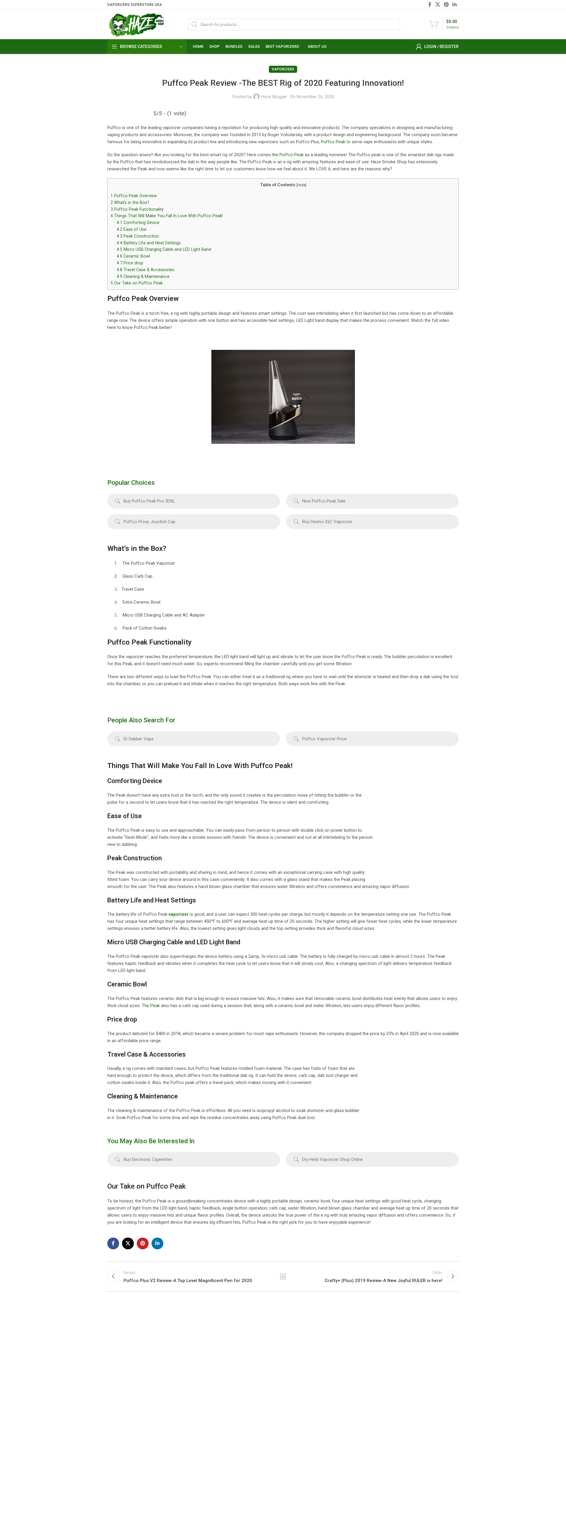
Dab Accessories (242, 1371)
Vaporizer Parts (241, 1391)
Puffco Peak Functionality (137, 209)
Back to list (283, 1276)
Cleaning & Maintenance (143, 276)
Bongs (233, 1340)
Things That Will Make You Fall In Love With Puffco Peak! (167, 215)
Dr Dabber (416, 1350)
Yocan (293, 1371)
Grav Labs (296, 1391)
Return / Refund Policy (368, 1361)
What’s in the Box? (130, 202)
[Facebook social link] (430, 4)
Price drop (130, 263)
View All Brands (301, 1431)
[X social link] (437, 4)
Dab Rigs (235, 1361)
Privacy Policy (360, 1411)
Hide (301, 185)
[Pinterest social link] (446, 4)
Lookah (294, 1401)
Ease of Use (132, 229)
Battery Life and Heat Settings (149, 242)
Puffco (413, 1340)
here (112, 327)
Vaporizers (283, 69)
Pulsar (293, 1381)
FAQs (352, 1371)
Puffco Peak (333, 141)
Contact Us (358, 1381)
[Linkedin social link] (455, 4)
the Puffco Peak (288, 154)
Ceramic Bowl (133, 256)
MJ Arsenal (298, 1411)
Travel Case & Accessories (145, 269)
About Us (356, 1340)
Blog (352, 1391)
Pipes (232, 1401)
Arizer (293, 1350)
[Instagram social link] (127, 1479)
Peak (155, 1005)
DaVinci (414, 1361)
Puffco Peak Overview (134, 195)
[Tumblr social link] (142, 1479)
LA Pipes (295, 1421)
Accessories (238, 1431)
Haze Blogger (274, 96)
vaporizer (179, 914)
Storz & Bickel (300, 1340)
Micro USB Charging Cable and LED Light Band (164, 249)
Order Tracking (361, 1350)
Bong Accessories (244, 1350)
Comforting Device (138, 222)
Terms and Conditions (315, 1499)
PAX (291, 1361)
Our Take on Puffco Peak (137, 283)
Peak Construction (138, 236)
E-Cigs (233, 1421)
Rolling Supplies (241, 1411)
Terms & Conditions (366, 1401)
